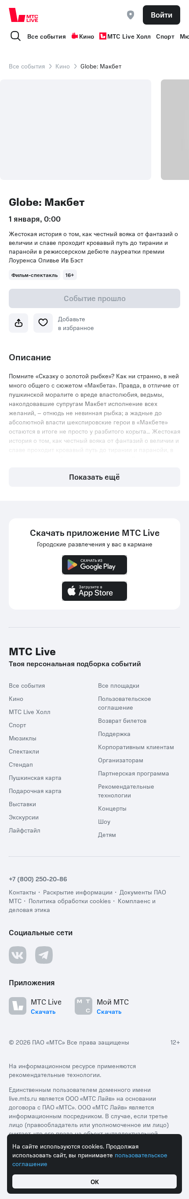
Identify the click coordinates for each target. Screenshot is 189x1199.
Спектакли (24, 751)
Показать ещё (94, 476)
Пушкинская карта (35, 777)
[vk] (17, 955)
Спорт (165, 36)
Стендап (21, 764)
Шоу (104, 821)
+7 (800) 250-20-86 (38, 878)
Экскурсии (24, 816)
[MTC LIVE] (24, 15)
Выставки (22, 803)
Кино (86, 36)
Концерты (112, 808)
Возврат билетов (122, 720)
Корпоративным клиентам (136, 746)
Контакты (22, 891)
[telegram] (44, 955)
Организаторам (120, 759)
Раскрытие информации (78, 891)
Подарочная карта (35, 790)
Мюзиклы (22, 737)
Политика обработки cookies (70, 900)
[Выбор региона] (130, 15)
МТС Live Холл (129, 36)
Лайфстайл (24, 830)
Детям (107, 834)
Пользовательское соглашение (124, 702)
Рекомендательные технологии (126, 790)
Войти (161, 14)
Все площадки (118, 685)
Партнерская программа (133, 772)
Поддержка (114, 733)
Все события (46, 36)
